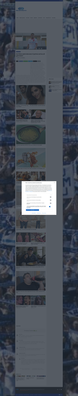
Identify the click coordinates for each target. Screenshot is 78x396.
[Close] (54, 183)
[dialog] (39, 198)
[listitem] (39, 195)
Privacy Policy (44, 213)
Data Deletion (34, 213)
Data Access (39, 213)
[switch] (50, 197)
